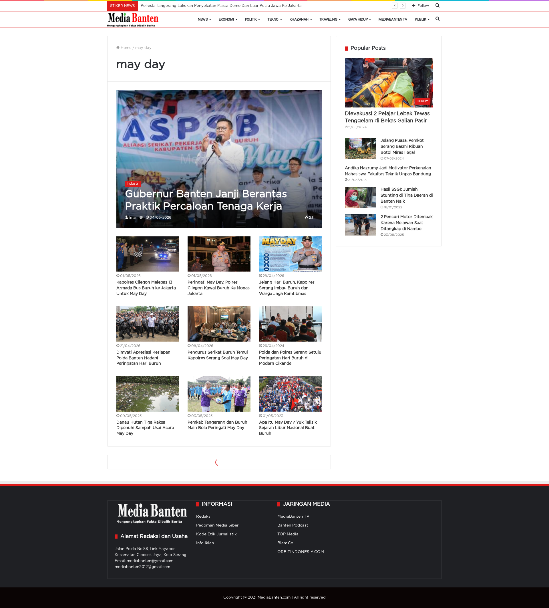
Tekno (273, 19)
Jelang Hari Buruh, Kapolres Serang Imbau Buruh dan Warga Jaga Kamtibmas (287, 288)
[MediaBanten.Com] (133, 19)
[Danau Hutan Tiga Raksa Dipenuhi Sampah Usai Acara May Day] (147, 394)
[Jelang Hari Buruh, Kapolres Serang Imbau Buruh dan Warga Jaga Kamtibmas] (290, 254)
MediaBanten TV (393, 19)
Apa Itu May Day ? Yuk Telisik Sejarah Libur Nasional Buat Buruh (288, 428)
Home (126, 47)
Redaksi (204, 516)
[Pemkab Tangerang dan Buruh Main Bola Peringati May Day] (219, 394)
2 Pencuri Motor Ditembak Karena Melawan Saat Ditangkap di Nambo (407, 223)
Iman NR (136, 217)
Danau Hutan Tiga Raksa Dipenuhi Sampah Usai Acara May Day (145, 428)
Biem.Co (285, 543)
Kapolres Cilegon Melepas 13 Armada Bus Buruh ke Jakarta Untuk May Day (146, 288)
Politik (251, 19)
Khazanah (299, 19)
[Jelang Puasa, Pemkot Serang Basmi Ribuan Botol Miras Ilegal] (360, 148)
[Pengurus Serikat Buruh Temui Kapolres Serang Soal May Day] (219, 324)
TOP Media (288, 534)
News (203, 19)
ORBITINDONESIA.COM (300, 552)
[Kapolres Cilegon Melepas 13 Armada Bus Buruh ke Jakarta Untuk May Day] (147, 254)
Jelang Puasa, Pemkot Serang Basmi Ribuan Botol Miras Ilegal (402, 146)
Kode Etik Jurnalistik (216, 534)
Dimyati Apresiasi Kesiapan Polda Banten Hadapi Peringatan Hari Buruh (143, 358)
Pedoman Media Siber (217, 525)
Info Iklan (205, 543)
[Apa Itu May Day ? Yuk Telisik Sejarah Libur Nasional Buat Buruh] (290, 394)
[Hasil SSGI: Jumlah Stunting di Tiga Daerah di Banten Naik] (360, 197)
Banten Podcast (292, 525)
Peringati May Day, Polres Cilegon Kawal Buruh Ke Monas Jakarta (219, 288)
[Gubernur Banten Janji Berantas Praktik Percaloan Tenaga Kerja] (219, 159)
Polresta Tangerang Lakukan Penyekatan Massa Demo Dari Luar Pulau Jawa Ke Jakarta (221, 5)
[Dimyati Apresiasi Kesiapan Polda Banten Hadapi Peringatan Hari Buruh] (147, 324)
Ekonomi (226, 19)
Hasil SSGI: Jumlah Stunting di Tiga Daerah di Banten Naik (407, 195)
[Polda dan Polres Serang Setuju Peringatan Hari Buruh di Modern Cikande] (290, 324)
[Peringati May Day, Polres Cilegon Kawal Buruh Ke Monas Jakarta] (219, 254)
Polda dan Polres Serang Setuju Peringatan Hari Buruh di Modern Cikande (290, 358)
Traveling (328, 19)
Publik (420, 19)
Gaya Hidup (357, 19)
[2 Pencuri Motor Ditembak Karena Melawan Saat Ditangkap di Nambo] (360, 225)
